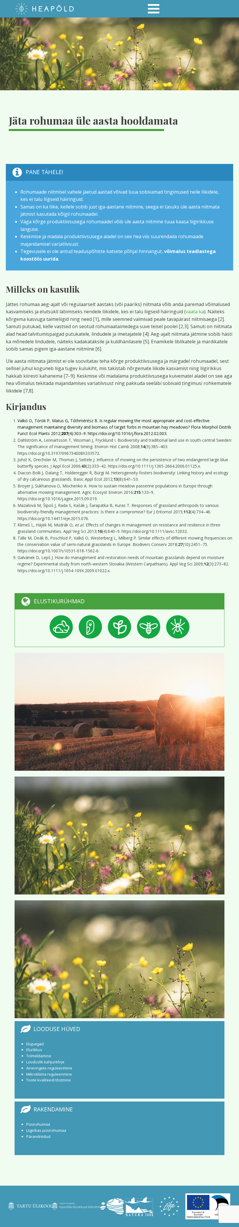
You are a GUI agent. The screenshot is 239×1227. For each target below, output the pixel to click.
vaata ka (195, 311)
